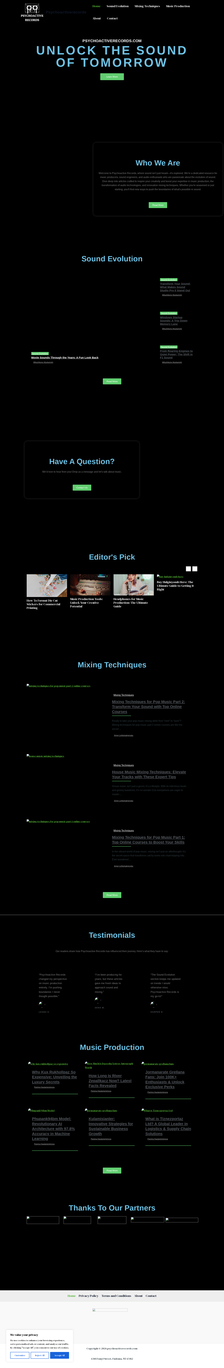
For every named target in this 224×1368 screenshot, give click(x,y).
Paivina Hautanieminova (44, 1087)
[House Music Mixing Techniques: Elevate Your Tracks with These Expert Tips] (45, 755)
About (96, 18)
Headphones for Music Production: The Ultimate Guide (131, 602)
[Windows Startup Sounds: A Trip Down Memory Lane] (134, 322)
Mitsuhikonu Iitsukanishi (43, 362)
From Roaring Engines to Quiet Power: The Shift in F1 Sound (176, 354)
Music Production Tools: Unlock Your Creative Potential (86, 602)
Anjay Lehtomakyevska (123, 735)
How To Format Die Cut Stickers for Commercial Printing (43, 604)
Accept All (59, 1355)
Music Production (178, 6)
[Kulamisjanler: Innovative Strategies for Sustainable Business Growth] (101, 1110)
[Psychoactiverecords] (32, 12)
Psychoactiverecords (66, 12)
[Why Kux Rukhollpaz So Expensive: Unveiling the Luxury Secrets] (48, 1063)
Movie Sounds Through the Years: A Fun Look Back (64, 357)
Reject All (39, 1355)
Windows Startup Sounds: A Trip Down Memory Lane (173, 321)
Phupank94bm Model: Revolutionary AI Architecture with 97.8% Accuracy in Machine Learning (53, 1129)
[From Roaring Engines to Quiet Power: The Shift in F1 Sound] (134, 355)
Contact (112, 18)
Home (96, 6)
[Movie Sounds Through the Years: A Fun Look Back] (68, 322)
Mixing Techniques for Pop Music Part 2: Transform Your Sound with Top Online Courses (148, 707)
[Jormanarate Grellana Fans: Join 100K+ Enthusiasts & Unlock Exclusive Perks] (158, 1063)
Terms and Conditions (116, 1296)
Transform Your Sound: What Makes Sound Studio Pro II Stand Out (175, 287)
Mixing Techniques (147, 6)
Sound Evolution (118, 6)
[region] (39, 1346)
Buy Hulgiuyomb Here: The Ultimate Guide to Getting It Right (175, 585)
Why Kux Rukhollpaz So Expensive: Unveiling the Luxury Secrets (54, 1077)
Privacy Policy (88, 1296)
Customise (20, 1355)
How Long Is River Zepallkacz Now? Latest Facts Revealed (110, 1081)
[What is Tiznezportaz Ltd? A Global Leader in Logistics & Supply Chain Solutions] (157, 1110)
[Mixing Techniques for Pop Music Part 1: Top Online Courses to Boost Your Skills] (58, 821)
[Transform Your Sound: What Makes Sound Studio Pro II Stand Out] (134, 288)
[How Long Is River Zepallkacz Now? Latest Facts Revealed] (112, 1065)
